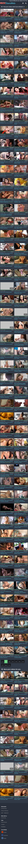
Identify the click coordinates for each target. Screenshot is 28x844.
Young (3, 111)
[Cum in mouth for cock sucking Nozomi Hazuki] (7, 546)
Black (5, 70)
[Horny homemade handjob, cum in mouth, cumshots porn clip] (7, 611)
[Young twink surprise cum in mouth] (7, 572)
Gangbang (2, 527)
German (16, 618)
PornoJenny (25, 108)
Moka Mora (21, 176)
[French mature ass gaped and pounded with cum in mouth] (21, 325)
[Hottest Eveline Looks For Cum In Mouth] (7, 429)
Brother (19, 370)
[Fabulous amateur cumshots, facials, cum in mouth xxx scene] (21, 25)
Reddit (5, 832)
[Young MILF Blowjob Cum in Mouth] (21, 351)
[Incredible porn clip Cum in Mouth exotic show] (7, 312)
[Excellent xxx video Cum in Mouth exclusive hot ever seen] (7, 520)
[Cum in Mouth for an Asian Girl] (21, 64)
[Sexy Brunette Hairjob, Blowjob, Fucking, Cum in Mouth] (7, 156)
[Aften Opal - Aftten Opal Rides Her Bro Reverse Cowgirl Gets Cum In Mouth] (21, 377)
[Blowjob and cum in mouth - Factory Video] (7, 559)
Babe (15, 149)
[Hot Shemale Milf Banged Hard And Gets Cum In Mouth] (21, 51)
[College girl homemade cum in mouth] (7, 364)
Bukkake (20, 565)
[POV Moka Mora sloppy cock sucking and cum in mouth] (21, 169)
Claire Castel (8, 462)
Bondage (19, 149)
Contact (2, 824)
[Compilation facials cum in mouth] (7, 143)
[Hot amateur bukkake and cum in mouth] (21, 559)
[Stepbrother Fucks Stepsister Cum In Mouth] (21, 364)
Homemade (9, 215)
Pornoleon (25, 17)
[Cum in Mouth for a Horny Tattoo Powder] (21, 38)
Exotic (24, 214)
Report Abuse (4, 822)
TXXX (26, 82)
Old (15, 98)
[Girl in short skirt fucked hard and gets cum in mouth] (21, 520)
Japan (4, 449)
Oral (22, 72)
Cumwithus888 (3, 632)
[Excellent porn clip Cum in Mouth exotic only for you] (21, 208)
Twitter (5, 838)
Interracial (7, 397)
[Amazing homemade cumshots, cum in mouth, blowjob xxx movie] (7, 247)
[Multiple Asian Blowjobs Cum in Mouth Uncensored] (21, 156)
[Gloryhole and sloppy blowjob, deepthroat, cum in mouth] (7, 208)
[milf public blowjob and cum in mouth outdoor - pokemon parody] (21, 182)
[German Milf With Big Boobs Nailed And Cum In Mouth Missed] (21, 103)
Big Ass (1, 201)
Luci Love (19, 151)
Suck (6, 19)
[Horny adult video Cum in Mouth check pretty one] (7, 325)
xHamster (12, 43)
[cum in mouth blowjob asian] (7, 442)
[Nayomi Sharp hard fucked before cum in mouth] (21, 117)
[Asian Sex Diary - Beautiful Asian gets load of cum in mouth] (21, 416)
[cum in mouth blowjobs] (7, 117)
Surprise (2, 579)
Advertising (3, 817)
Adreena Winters (17, 86)
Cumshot (2, 19)
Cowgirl (23, 383)
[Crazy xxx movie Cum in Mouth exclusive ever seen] (7, 273)
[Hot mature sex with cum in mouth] (21, 234)
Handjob (2, 618)
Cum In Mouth (9, 18)
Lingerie (16, 397)
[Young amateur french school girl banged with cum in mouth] (21, 338)
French (15, 332)
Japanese (2, 553)
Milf (6, 46)
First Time (2, 631)
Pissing (15, 319)
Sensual (2, 514)
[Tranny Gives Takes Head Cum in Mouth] (7, 351)
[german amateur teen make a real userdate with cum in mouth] (21, 611)
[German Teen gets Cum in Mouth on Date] (21, 12)
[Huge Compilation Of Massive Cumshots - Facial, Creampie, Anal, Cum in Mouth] (21, 221)
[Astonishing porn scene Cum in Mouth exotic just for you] (7, 299)
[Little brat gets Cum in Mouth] (7, 25)
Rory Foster (8, 111)
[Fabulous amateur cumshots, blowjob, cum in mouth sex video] (7, 598)
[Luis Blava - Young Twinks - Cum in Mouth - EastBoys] (7, 103)
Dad (15, 228)
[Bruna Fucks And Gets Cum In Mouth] (7, 494)
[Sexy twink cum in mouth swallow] (7, 585)
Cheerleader (21, 344)
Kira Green (2, 216)
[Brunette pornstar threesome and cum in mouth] (21, 442)
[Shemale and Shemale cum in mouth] (21, 130)
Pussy (15, 410)
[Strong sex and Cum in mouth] (7, 650)
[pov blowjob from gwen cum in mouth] (7, 377)
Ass (1, 18)
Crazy (1, 279)
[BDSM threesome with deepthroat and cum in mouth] (21, 507)
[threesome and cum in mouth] (21, 481)
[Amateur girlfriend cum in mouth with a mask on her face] (7, 221)
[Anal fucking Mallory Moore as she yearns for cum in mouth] (21, 546)
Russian (7, 527)
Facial (20, 32)
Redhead (25, 526)
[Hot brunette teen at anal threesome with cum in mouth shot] (7, 637)
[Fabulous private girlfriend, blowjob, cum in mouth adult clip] (21, 572)
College (25, 344)
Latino (4, 176)
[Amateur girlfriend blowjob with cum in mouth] (7, 403)
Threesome (16, 449)
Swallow (5, 150)
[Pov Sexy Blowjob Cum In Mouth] (7, 182)
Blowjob (4, 18)
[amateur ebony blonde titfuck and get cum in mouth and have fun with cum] (7, 64)
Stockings (20, 397)
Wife (7, 423)
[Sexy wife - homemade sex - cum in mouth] (7, 481)
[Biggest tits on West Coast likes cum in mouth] (7, 260)
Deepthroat (2, 46)
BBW (1, 630)
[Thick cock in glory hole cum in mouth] (7, 338)
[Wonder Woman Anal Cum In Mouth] (7, 130)
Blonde (20, 383)
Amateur (16, 18)
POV (15, 176)
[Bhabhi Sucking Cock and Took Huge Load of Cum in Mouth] (7, 12)
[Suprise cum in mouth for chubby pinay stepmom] (7, 624)
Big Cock (4, 44)
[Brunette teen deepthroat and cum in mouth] (21, 455)
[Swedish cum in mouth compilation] (21, 195)
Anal (1, 136)
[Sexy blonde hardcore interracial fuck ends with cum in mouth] (7, 390)
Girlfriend (5, 228)
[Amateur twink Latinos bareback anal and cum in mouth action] (7, 169)
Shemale (18, 59)
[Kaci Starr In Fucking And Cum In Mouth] (7, 195)
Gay (1, 111)
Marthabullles (10, 46)
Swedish (16, 202)
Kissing (7, 475)
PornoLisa (11, 30)
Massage (5, 436)
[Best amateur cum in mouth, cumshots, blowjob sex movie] (7, 77)
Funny (26, 188)
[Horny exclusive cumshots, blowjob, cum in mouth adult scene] (7, 234)
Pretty (10, 331)
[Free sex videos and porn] (8, 3)
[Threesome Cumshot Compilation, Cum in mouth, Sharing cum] (7, 468)
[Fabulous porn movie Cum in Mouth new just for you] (21, 468)
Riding (20, 657)
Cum (19, 18)
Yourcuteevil (17, 502)
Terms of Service (4, 810)
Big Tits (4, 136)
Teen (20, 19)
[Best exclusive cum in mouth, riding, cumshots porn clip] (21, 650)
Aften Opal (16, 385)
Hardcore (2, 397)
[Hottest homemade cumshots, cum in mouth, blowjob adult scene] (21, 624)
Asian (15, 162)
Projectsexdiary (17, 255)
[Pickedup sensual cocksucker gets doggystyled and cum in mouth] (7, 507)
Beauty (18, 422)
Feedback (3, 826)
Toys (4, 137)
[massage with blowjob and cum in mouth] (21, 429)
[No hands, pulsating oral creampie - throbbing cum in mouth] (21, 494)
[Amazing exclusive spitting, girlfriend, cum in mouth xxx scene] (21, 260)
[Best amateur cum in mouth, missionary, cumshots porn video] (21, 273)
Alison (20, 228)
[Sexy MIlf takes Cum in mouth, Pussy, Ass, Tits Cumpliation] (21, 403)
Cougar (4, 630)
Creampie (24, 474)
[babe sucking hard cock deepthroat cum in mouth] (21, 286)
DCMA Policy (4, 808)
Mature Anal (20, 332)
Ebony (4, 72)
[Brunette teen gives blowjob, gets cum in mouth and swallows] (21, 585)
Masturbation (5, 566)
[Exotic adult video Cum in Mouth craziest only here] (7, 286)
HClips (12, 17)
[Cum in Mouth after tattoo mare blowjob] (7, 51)
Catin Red (21, 189)
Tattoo (17, 46)
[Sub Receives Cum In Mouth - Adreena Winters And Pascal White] (21, 77)
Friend (1, 228)
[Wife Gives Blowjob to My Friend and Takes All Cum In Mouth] (21, 533)
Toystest (23, 540)
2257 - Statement (4, 813)
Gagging (21, 150)
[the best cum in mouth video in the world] (7, 90)
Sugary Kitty (21, 306)
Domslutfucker (17, 593)
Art (0, 44)
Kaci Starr (11, 202)
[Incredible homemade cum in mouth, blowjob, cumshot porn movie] (7, 416)
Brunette (16, 57)
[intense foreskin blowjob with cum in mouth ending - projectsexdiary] (21, 247)
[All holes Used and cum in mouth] (21, 598)
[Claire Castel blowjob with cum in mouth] (7, 455)
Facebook (6, 835)
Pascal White (24, 86)
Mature (24, 240)
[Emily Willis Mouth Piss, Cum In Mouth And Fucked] (21, 312)
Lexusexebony (10, 72)
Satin (18, 228)
